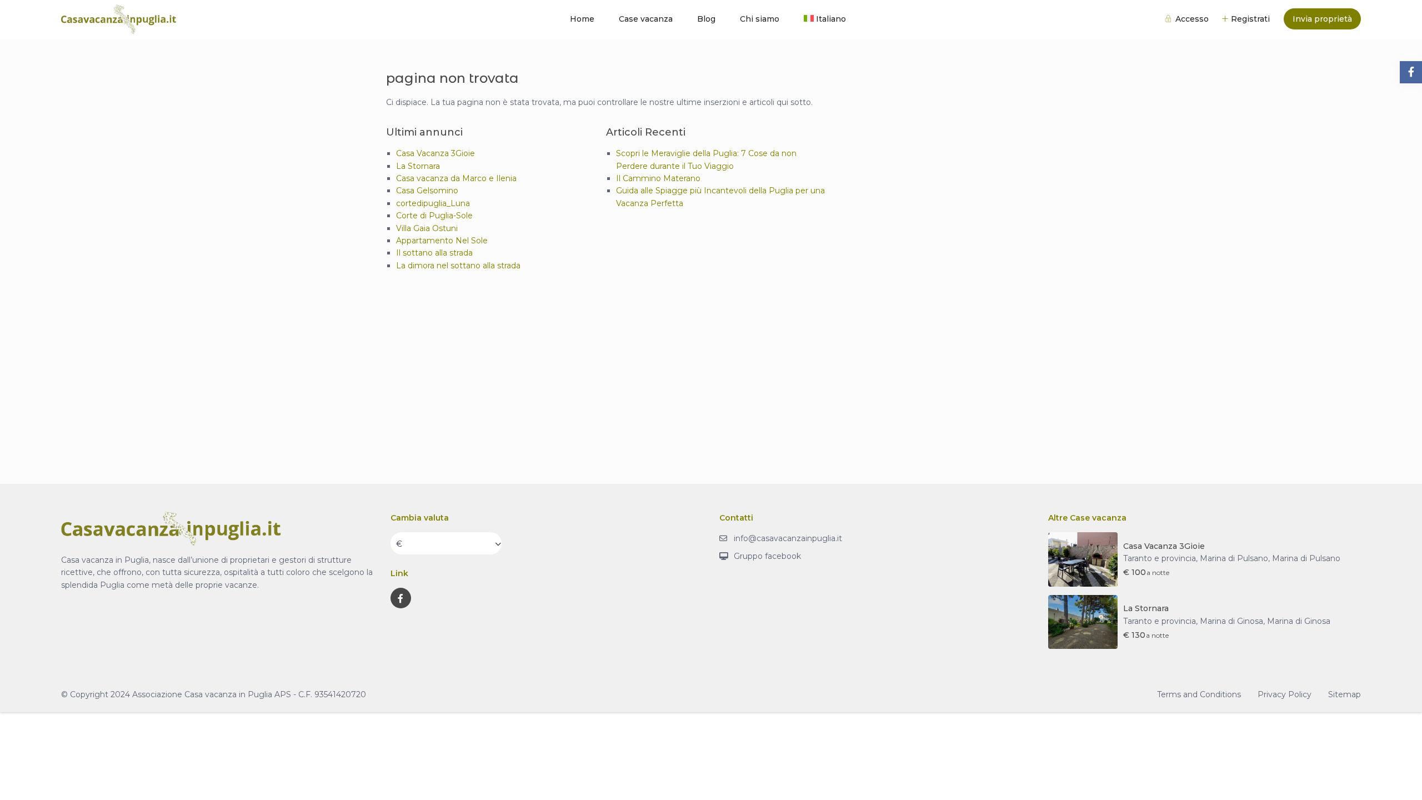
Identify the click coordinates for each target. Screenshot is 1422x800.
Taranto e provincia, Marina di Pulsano (1195, 558)
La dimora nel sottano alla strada (458, 266)
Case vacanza (646, 19)
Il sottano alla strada (434, 253)
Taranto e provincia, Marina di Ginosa (1193, 621)
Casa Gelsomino (427, 191)
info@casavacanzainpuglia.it (788, 538)
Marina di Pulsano (1306, 558)
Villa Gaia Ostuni (427, 228)
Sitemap (1344, 694)
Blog (706, 19)
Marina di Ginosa (1298, 621)
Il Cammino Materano (658, 178)
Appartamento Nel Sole (442, 241)
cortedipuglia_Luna (433, 203)
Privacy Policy (1284, 694)
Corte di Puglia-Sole (434, 216)
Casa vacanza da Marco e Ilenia (456, 178)
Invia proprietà (1322, 19)
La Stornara (418, 166)
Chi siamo (759, 19)
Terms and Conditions (1199, 694)
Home (582, 19)
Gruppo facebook (767, 556)
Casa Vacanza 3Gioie (435, 153)
